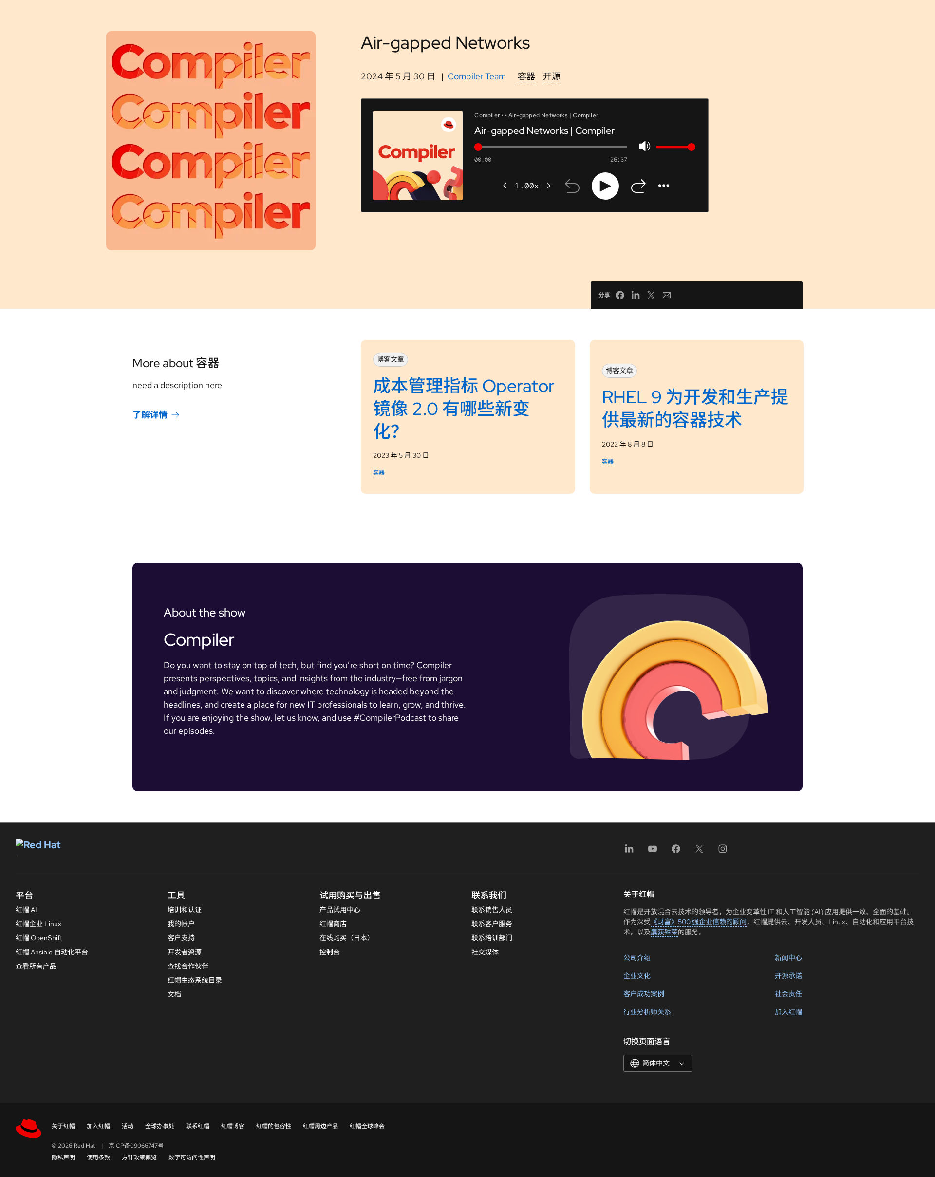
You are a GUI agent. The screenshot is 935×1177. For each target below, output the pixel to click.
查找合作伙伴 (188, 966)
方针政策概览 (139, 1157)
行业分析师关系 (647, 1012)
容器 (526, 76)
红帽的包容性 (273, 1126)
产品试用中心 (339, 909)
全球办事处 (159, 1126)
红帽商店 (333, 923)
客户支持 (181, 938)
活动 (127, 1126)
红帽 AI (26, 909)
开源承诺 (788, 975)
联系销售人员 (491, 909)
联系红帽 (197, 1126)
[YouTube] (652, 852)
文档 (174, 994)
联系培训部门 (491, 938)
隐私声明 (63, 1157)
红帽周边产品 (320, 1126)
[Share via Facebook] (620, 295)
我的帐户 (181, 923)
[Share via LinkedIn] (635, 295)
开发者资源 (185, 952)
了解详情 (150, 414)
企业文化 (637, 975)
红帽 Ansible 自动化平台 (52, 952)
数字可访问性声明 (191, 1157)
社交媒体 (485, 952)
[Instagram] (723, 852)
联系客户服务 (491, 923)
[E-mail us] (667, 295)
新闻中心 (788, 957)
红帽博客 (232, 1126)
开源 (552, 76)
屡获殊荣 (664, 932)
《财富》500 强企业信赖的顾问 (699, 921)
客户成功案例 (643, 994)
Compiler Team (477, 76)
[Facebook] (676, 852)
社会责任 (788, 994)
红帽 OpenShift (39, 938)
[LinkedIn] (629, 852)
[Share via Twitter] (651, 295)
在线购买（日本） (346, 938)
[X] (699, 852)
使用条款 (98, 1157)
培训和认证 (185, 909)
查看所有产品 (36, 966)
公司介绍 (637, 957)
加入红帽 (788, 1012)
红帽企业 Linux (38, 923)
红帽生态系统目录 (195, 980)
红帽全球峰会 (367, 1126)
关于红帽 (63, 1126)
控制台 (329, 952)
